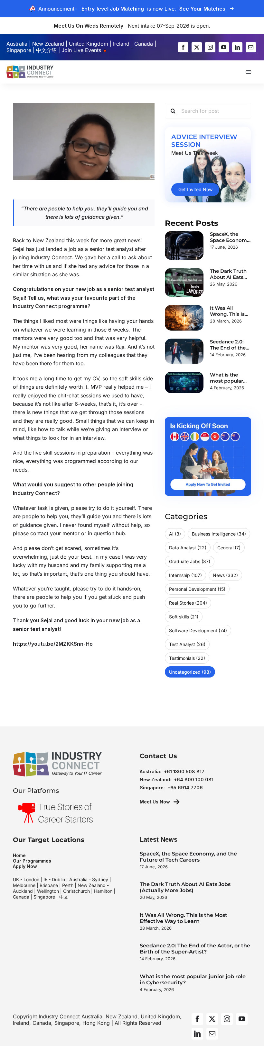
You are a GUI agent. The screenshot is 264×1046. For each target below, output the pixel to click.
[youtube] (224, 47)
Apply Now (25, 866)
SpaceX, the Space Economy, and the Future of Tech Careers (188, 857)
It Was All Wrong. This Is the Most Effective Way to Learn (183, 918)
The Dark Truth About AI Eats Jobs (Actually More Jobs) (185, 887)
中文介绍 (46, 50)
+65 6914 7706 (185, 787)
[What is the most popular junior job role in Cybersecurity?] (184, 382)
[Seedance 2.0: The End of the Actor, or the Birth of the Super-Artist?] (184, 351)
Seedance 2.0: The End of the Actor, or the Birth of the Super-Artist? (195, 949)
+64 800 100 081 (193, 779)
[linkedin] (237, 47)
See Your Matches (202, 8)
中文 (63, 897)
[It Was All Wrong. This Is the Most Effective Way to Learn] (184, 318)
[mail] (251, 47)
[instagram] (210, 47)
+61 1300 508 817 (184, 771)
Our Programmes (32, 861)
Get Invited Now (195, 189)
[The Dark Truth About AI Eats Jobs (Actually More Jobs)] (184, 282)
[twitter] (197, 47)
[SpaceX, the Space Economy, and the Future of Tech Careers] (184, 245)
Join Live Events (82, 50)
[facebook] (183, 47)
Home (19, 855)
